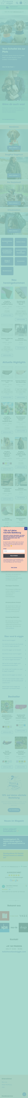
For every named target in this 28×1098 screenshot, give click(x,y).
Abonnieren (14, 555)
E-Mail (4, 548)
